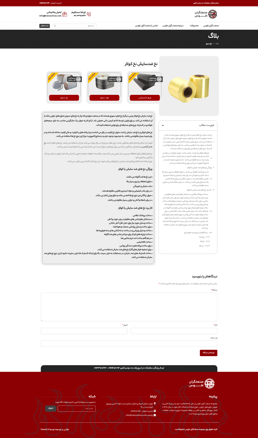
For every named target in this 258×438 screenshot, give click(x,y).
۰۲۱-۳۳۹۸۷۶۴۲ (80, 15)
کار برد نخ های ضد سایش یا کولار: (199, 190)
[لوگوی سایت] (205, 14)
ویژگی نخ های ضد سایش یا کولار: (199, 167)
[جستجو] (55, 26)
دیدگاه (214, 290)
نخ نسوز (209, 43)
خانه (217, 43)
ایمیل (125, 325)
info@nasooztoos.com (50, 15)
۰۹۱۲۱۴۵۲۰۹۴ (44, 3)
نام (215, 325)
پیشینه (202, 237)
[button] (163, 125)
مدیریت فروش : (55, 3)
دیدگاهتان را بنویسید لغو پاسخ (196, 232)
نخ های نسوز (71, 116)
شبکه (201, 246)
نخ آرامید (110, 132)
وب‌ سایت (213, 338)
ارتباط (202, 241)
